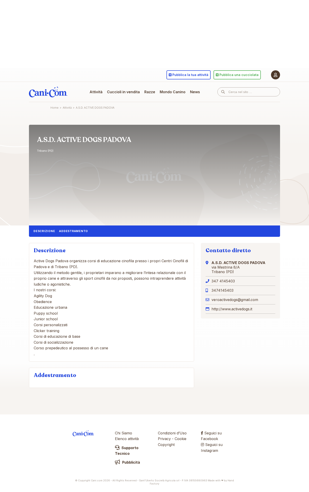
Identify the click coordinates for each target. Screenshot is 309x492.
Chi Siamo (123, 433)
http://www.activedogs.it (232, 309)
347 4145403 (223, 281)
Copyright (166, 444)
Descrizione (44, 231)
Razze (149, 92)
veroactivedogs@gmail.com (235, 299)
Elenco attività (127, 438)
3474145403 (222, 290)
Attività (96, 92)
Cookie (180, 438)
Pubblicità (130, 462)
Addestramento (73, 231)
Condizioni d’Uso (172, 433)
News (195, 92)
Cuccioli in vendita (123, 92)
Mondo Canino (172, 92)
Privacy (164, 438)
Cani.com (48, 92)
